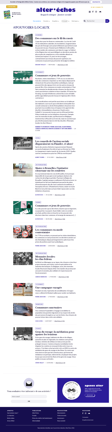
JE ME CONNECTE (97, 7)
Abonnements (61, 413)
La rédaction (10, 415)
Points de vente (61, 415)
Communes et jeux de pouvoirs (52, 75)
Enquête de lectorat (87, 420)
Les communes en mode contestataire (49, 231)
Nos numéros (37, 21)
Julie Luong (39, 321)
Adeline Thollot (40, 64)
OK (107, 21)
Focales (34, 415)
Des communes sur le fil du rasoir (54, 38)
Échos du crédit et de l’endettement (42, 418)
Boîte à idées (10, 418)
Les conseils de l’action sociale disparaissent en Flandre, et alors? (54, 142)
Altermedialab (36, 421)
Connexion (85, 417)
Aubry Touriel (39, 157)
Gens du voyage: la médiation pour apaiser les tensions (54, 333)
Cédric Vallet (39, 362)
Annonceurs (60, 418)
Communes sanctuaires (48, 307)
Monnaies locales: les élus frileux (45, 257)
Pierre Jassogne (40, 245)
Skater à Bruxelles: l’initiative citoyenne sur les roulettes (51, 169)
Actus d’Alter (11, 421)
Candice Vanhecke (41, 277)
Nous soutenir (61, 421)
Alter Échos (39, 195)
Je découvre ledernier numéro (16, 13)
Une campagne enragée (48, 287)
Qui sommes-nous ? (12, 413)
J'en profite (96, 2)
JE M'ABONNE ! (11, 6)
